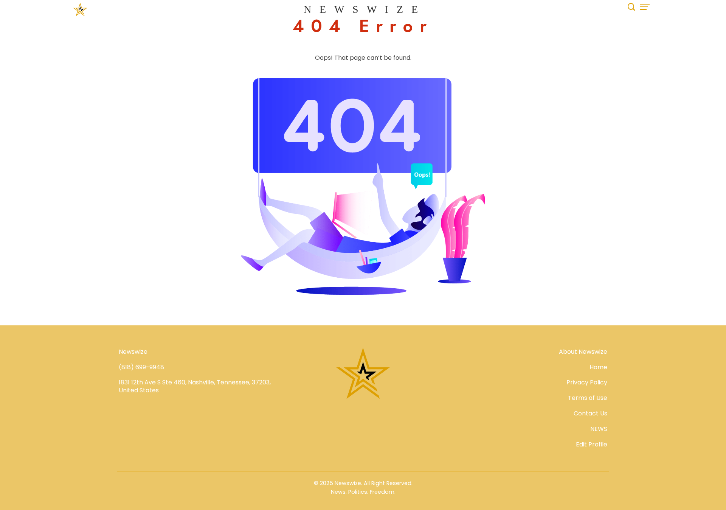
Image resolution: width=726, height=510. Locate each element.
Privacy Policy (586, 382)
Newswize (365, 9)
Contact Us (590, 413)
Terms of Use (587, 397)
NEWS (598, 428)
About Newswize (583, 351)
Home (598, 367)
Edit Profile (591, 444)
